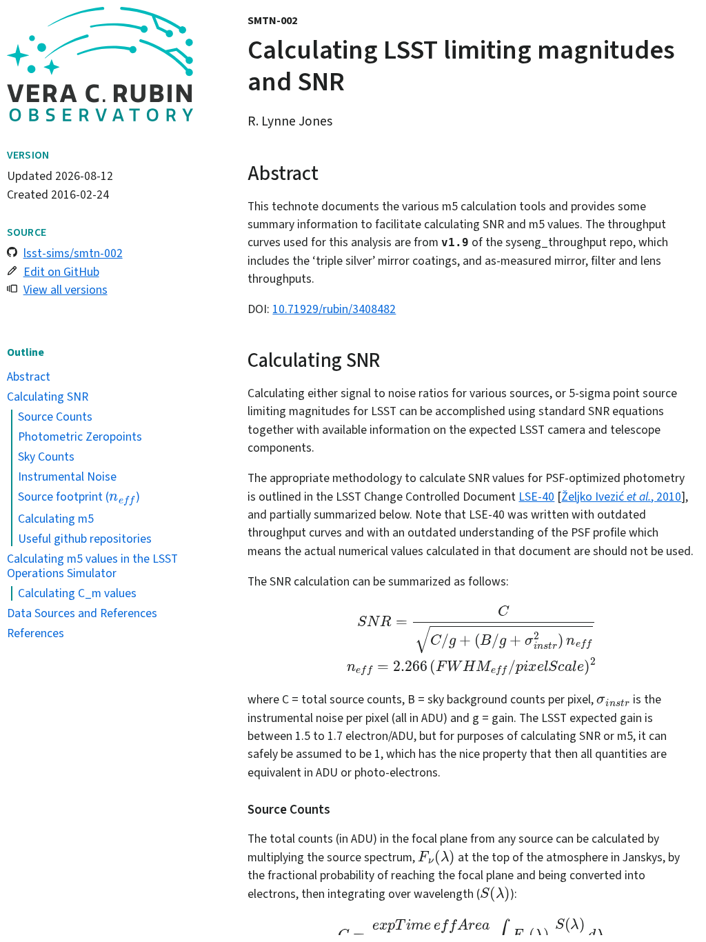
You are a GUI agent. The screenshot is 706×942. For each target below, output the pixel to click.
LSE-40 (536, 496)
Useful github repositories (85, 538)
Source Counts (55, 416)
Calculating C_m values (77, 593)
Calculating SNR (47, 396)
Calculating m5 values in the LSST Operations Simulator (92, 565)
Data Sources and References (82, 613)
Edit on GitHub (61, 271)
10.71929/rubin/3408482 (334, 309)
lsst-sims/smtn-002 (73, 253)
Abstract (28, 376)
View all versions (65, 289)
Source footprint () (79, 496)
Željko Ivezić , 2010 (621, 496)
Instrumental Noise (67, 476)
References (35, 633)
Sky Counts (46, 456)
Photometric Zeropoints (80, 436)
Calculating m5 (56, 518)
